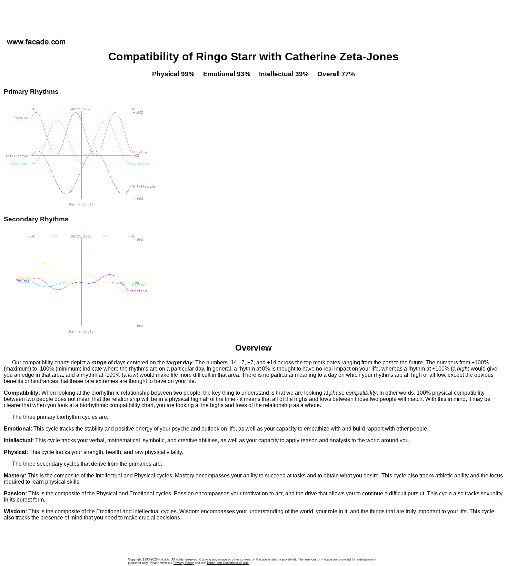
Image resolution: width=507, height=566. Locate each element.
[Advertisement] (253, 16)
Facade (164, 559)
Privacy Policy (183, 563)
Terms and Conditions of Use (228, 563)
